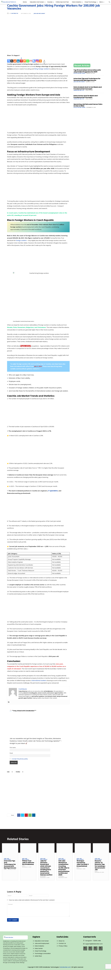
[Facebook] (8, 59)
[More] (40, 59)
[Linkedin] (18, 59)
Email (11, 753)
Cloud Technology (40, 951)
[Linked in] (90, 948)
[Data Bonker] (14, 937)
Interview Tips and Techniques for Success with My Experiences (87, 79)
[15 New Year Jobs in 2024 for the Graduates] (28, 849)
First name (13, 747)
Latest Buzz (38, 956)
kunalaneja (43, 876)
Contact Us (62, 943)
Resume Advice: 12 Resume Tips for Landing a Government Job (100, 865)
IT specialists (53, 491)
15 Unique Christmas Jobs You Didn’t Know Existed (83, 863)
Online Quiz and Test (79, 90)
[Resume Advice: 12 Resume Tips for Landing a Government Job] (101, 849)
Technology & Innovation (43, 953)
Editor (5, 869)
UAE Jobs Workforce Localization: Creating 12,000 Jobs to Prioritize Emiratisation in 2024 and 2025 (63, 868)
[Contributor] (8, 13)
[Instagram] (37, 59)
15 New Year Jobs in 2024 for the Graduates (28, 862)
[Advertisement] (38, 119)
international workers (38, 680)
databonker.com (65, 967)
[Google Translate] (34, 59)
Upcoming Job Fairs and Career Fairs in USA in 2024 (88, 105)
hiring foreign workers (41, 69)
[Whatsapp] (27, 59)
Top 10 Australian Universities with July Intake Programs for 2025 (87, 71)
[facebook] (85, 948)
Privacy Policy (63, 946)
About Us (61, 941)
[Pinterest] (26, 815)
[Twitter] (22, 815)
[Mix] (24, 59)
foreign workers (21, 240)
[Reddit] (15, 59)
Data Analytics (39, 946)
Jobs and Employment (39, 13)
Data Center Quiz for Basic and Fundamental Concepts (86, 96)
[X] (11, 59)
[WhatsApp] (30, 815)
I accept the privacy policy (20, 759)
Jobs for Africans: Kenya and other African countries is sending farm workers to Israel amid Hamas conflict (46, 868)
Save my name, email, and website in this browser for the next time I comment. (32, 900)
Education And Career (79, 73)
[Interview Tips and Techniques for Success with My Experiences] (10, 849)
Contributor (14, 13)
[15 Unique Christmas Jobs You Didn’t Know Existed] (83, 849)
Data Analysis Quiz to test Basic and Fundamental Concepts (88, 88)
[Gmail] (30, 59)
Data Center (39, 948)
